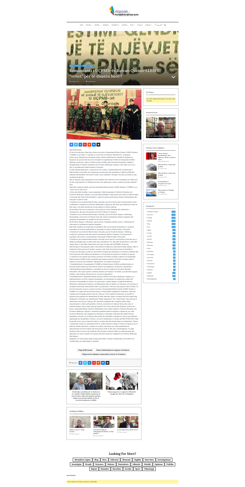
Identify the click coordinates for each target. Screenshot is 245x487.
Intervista (115, 25)
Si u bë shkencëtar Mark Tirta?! (127, 430)
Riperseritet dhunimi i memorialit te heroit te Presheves (104, 354)
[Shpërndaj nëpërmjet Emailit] (98, 145)
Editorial (150, 242)
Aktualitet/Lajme (152, 211)
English (148, 25)
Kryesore (78, 65)
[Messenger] (94, 145)
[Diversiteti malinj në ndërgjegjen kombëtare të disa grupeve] (103, 422)
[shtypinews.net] (122, 11)
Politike (88, 25)
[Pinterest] (85, 145)
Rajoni (91, 65)
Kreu (72, 35)
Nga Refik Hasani (85, 350)
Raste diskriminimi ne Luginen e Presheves (113, 350)
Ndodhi (97, 25)
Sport (149, 248)
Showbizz (150, 251)
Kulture (124, 25)
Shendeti (150, 270)
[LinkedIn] (80, 145)
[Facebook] (71, 145)
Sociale (139, 25)
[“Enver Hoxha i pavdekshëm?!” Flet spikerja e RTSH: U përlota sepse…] (151, 156)
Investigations (152, 279)
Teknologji (150, 266)
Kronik (149, 233)
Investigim (150, 254)
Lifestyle (150, 260)
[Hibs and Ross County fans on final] (151, 167)
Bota (132, 25)
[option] (161, 127)
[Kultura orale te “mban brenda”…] (80, 422)
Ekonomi (105, 25)
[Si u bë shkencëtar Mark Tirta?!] (127, 422)
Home (81, 25)
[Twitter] (76, 145)
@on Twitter (71, 475)
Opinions (150, 276)
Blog (76, 35)
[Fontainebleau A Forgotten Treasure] (151, 184)
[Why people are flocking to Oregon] (151, 192)
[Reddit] (89, 145)
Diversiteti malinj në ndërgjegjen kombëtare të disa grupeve (103, 431)
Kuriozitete (150, 263)
